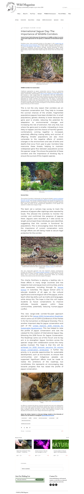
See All (67, 437)
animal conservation (43, 418)
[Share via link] (29, 427)
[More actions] (62, 28)
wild (57, 418)
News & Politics (31, 19)
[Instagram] (50, 485)
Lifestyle (38, 19)
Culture (62, 19)
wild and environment (26, 420)
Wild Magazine (26, 5)
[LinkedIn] (56, 485)
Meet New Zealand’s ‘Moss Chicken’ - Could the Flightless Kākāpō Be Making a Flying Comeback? (23, 451)
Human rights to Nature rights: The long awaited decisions (60, 451)
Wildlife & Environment (47, 19)
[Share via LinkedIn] (27, 427)
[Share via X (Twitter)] (24, 427)
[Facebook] (53, 485)
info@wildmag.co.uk (56, 479)
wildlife (30, 418)
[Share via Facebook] (21, 427)
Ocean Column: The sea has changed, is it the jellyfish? (41, 451)
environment (24, 418)
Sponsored (56, 19)
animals (35, 418)
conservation (51, 418)
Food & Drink (23, 19)
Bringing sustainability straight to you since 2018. (30, 7)
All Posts (16, 19)
